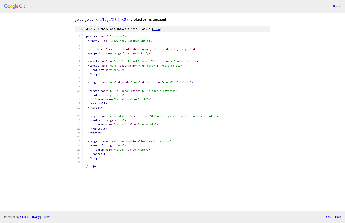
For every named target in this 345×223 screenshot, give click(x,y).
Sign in (337, 6)
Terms (46, 217)
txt (328, 216)
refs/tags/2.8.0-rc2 (110, 19)
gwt (78, 19)
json (338, 216)
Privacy (35, 217)
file (156, 29)
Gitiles (24, 217)
